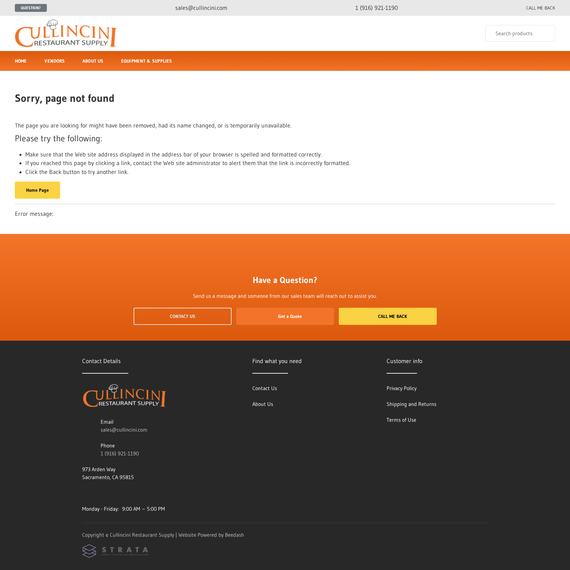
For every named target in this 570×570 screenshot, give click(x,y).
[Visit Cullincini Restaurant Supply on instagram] (99, 493)
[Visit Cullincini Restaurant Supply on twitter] (85, 493)
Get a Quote (290, 316)
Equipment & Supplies (146, 61)
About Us (92, 61)
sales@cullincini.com (124, 429)
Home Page (37, 190)
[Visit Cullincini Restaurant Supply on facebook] (113, 493)
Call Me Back (392, 316)
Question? (31, 7)
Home (21, 61)
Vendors (55, 61)
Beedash (234, 534)
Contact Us (182, 316)
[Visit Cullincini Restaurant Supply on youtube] (127, 493)
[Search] (545, 33)
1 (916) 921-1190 (120, 453)
